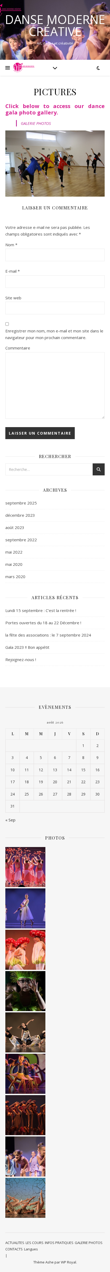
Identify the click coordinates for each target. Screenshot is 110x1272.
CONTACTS (14, 1249)
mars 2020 (15, 576)
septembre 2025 (21, 503)
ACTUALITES (14, 1242)
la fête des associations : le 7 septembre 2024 (48, 635)
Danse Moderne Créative (55, 25)
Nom (11, 244)
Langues (31, 1249)
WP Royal (68, 1262)
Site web (13, 297)
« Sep (10, 819)
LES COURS (35, 1242)
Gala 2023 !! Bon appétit (27, 647)
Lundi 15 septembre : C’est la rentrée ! (40, 610)
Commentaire (17, 348)
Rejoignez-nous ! (20, 659)
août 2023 (14, 527)
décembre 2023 (20, 515)
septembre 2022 (21, 539)
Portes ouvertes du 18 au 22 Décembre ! (43, 622)
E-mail (12, 271)
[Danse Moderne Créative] (24, 67)
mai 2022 (13, 552)
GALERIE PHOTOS (36, 123)
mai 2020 (13, 564)
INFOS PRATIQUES (59, 1242)
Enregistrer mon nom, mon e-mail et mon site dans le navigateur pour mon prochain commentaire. (54, 334)
